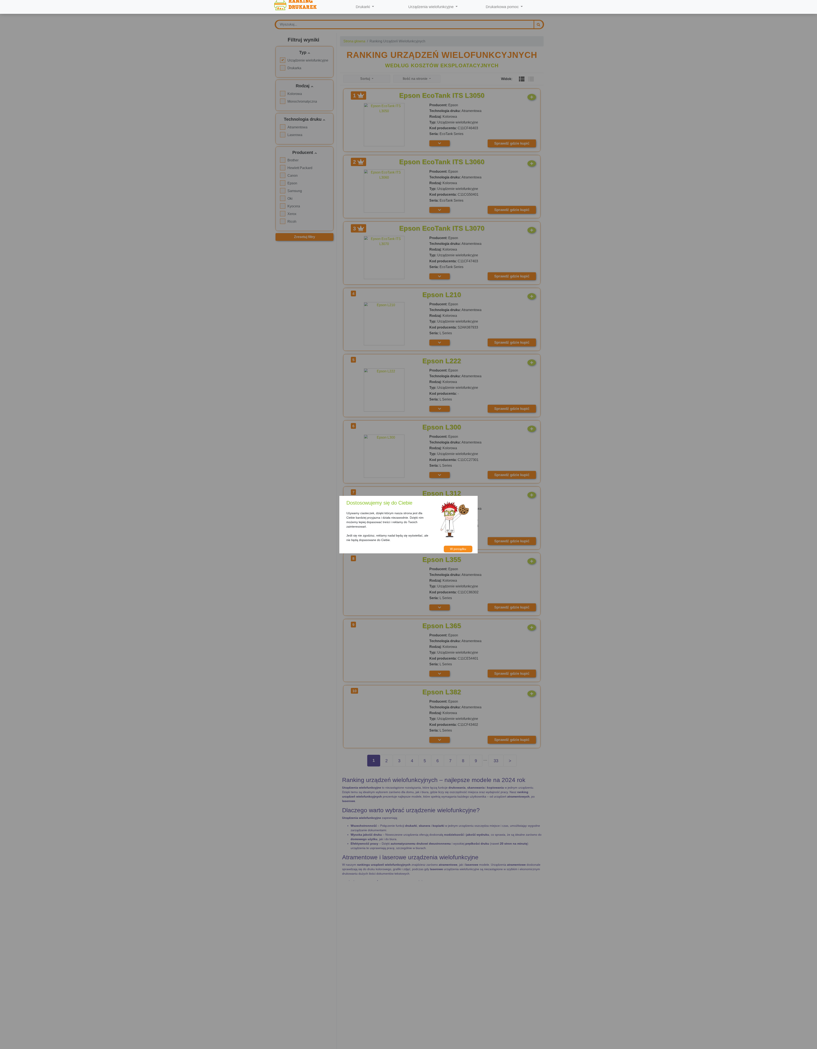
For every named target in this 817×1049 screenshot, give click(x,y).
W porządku (458, 549)
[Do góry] (803, 1035)
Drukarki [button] (363, 7)
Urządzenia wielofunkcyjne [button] (431, 7)
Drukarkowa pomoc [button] (503, 7)
